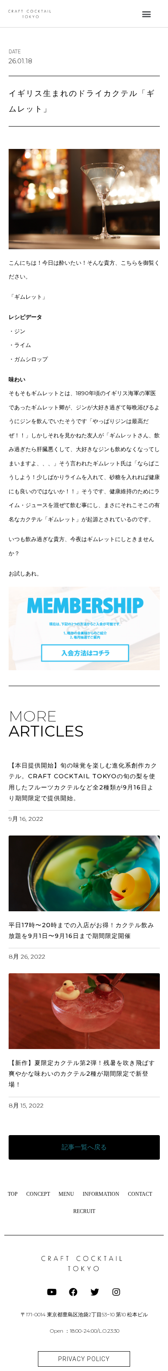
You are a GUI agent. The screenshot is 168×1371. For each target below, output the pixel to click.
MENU (66, 1194)
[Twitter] (94, 1292)
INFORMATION (101, 1194)
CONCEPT (38, 1194)
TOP (13, 1194)
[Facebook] (73, 1292)
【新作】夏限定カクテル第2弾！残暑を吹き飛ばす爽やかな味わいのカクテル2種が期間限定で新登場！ (82, 1073)
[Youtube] (51, 1292)
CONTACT (140, 1194)
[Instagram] (116, 1292)
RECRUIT (84, 1211)
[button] (146, 13)
